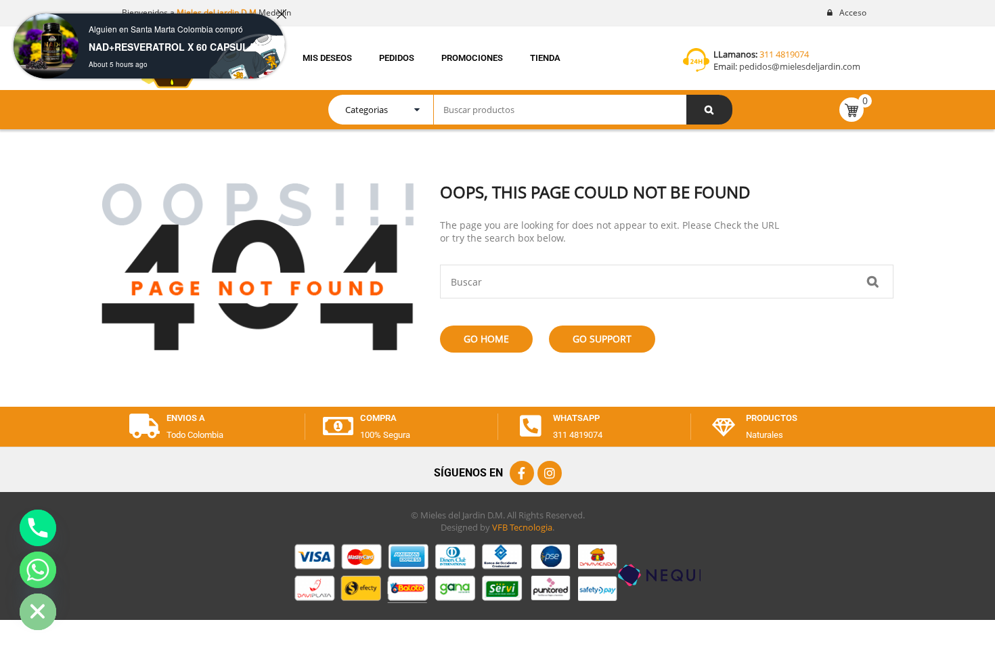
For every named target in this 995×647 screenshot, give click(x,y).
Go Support (602, 338)
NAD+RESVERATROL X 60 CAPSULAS (175, 46)
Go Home (486, 338)
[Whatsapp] (530, 426)
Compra (378, 418)
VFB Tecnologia (522, 527)
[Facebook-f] (522, 473)
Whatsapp (576, 418)
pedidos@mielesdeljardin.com (798, 66)
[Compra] (338, 426)
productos (771, 418)
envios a (186, 418)
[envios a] (144, 426)
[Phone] (38, 528)
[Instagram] (549, 473)
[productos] (723, 426)
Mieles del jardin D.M (217, 12)
